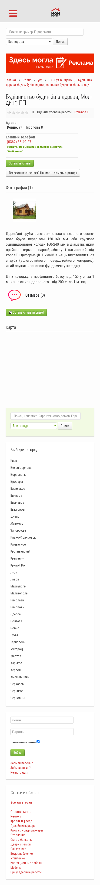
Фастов (15, 656)
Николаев (17, 600)
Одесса (15, 614)
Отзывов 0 (81, 112)
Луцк (13, 572)
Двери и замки (20, 844)
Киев (13, 461)
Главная (11, 80)
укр (40, 80)
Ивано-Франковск (23, 537)
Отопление (17, 835)
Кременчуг (17, 558)
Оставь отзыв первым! (28, 312)
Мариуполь (18, 586)
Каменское (18, 544)
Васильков (17, 488)
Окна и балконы (21, 839)
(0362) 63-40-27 (19, 142)
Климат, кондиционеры (26, 830)
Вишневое (17, 502)
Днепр (14, 516)
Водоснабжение (21, 853)
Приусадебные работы (26, 872)
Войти (17, 752)
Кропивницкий (20, 551)
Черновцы (17, 698)
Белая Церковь (21, 467)
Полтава (16, 621)
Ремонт (15, 816)
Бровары (16, 481)
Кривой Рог (18, 565)
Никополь (17, 607)
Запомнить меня (23, 742)
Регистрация (19, 772)
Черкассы (17, 684)
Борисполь (18, 474)
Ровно (27, 80)
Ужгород (16, 649)
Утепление (17, 858)
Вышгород (17, 509)
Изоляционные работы (26, 863)
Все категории (21, 802)
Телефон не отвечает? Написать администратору (43, 173)
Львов (14, 579)
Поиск (60, 42)
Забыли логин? (20, 768)
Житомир (16, 523)
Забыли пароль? (21, 763)
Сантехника (18, 849)
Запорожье (18, 530)
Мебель (15, 867)
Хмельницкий (19, 677)
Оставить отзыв (20, 163)
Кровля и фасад (21, 821)
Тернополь (17, 642)
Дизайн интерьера (23, 826)
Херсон (15, 670)
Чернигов (16, 691)
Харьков (16, 663)
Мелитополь (19, 593)
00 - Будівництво (60, 80)
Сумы (14, 635)
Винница (16, 495)
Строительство (20, 812)
